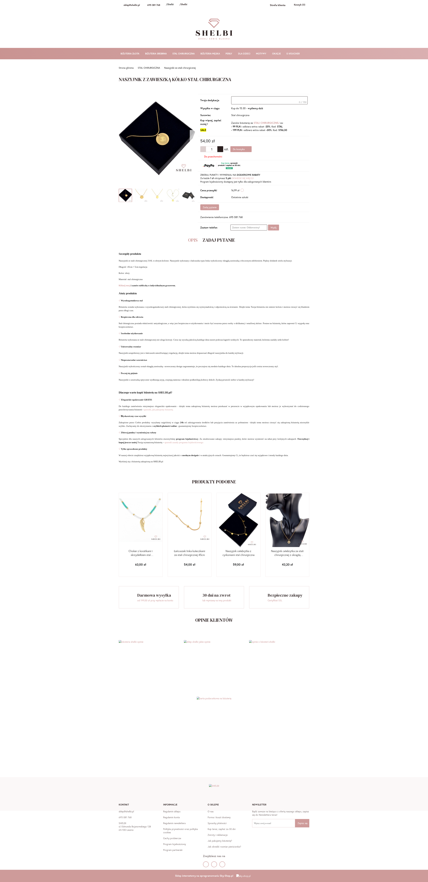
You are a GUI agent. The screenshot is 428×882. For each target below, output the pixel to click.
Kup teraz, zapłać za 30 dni (221, 829)
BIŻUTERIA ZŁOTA (130, 53)
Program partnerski (172, 850)
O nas (210, 811)
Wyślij (274, 227)
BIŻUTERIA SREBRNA (156, 53)
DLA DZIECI (244, 53)
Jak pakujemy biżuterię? (220, 840)
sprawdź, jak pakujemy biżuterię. (159, 409)
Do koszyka (239, 149)
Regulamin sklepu (171, 811)
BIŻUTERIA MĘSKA (210, 53)
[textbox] (269, 100)
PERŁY (229, 53)
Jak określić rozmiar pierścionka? (224, 846)
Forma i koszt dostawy (219, 817)
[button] (124, 805)
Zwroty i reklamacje (218, 834)
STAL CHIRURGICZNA (183, 53)
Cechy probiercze (172, 838)
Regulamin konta (171, 817)
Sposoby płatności (217, 823)
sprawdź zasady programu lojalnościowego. (184, 442)
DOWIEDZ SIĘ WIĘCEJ (243, 178)
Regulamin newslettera (174, 823)
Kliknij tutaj (125, 285)
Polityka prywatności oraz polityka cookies (180, 830)
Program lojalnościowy (174, 844)
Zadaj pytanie (210, 207)
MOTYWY (261, 53)
